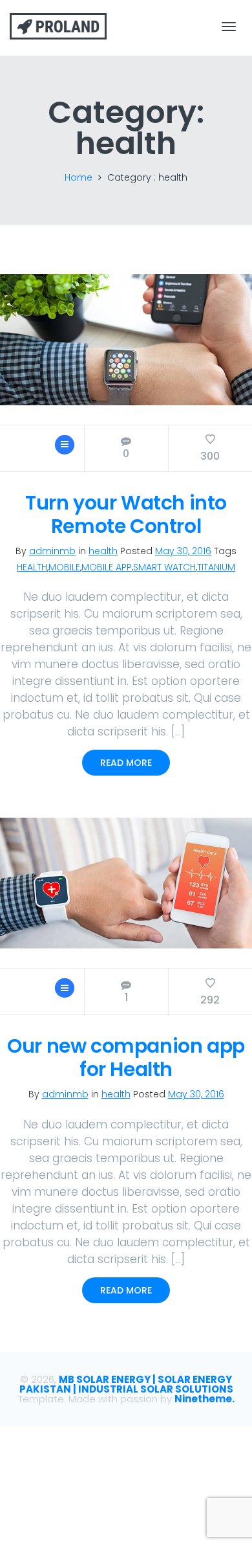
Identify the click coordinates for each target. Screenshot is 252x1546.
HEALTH (32, 567)
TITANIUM (216, 567)
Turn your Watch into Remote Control (126, 514)
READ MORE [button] (126, 762)
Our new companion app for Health (126, 1057)
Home (78, 177)
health (103, 550)
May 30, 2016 (183, 550)
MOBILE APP (106, 567)
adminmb (52, 550)
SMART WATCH (164, 567)
